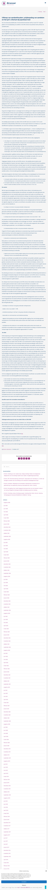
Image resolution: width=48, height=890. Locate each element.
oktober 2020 (6, 718)
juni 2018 (6, 804)
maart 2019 (6, 776)
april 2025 (6, 551)
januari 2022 (6, 671)
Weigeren (24, 885)
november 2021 (7, 678)
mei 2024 (6, 585)
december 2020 (7, 711)
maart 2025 (6, 554)
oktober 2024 (6, 570)
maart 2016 (6, 862)
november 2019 (7, 751)
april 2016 (6, 859)
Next (44, 11)
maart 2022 (6, 665)
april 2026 (6, 514)
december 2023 (7, 601)
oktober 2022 (6, 644)
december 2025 (7, 527)
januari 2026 (6, 524)
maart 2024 (6, 591)
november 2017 (7, 825)
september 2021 (7, 684)
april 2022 (6, 662)
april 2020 (6, 736)
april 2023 (6, 625)
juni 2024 (6, 582)
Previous (40, 11)
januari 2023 (6, 634)
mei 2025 (6, 548)
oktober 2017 (6, 828)
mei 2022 (6, 659)
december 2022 (7, 638)
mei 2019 (6, 770)
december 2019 (7, 748)
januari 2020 (6, 745)
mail (18, 887)
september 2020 (7, 721)
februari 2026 (7, 521)
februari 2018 (7, 816)
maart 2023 (6, 628)
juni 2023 (6, 619)
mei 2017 (6, 844)
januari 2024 (6, 598)
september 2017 (7, 831)
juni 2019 (6, 767)
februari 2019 (7, 779)
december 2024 (7, 564)
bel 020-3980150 (25, 887)
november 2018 (7, 788)
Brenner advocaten (7, 449)
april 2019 (6, 773)
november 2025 (7, 530)
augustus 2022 (7, 650)
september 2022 (7, 647)
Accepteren (24, 881)
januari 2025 (6, 561)
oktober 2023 (6, 607)
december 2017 (7, 822)
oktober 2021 (6, 681)
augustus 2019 (7, 761)
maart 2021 (6, 702)
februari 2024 (7, 594)
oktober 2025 (6, 533)
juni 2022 (6, 656)
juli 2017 (6, 838)
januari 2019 (6, 782)
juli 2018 (6, 801)
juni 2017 (6, 841)
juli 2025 (6, 542)
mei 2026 (6, 511)
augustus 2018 (7, 798)
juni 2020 (6, 730)
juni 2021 (6, 693)
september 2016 (7, 856)
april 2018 (6, 810)
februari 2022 (7, 668)
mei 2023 (6, 622)
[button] (46, 871)
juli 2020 (6, 727)
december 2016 (7, 850)
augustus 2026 (7, 502)
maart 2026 (6, 517)
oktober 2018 (6, 791)
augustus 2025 (7, 539)
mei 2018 (6, 807)
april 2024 (6, 588)
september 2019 (7, 758)
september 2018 (7, 795)
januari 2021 (6, 708)
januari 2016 (6, 868)
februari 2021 (7, 705)
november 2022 (7, 641)
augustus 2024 (7, 576)
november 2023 (7, 604)
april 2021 (6, 699)
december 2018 (7, 785)
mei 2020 (6, 733)
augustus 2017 (7, 835)
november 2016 (7, 853)
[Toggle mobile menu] (45, 2)
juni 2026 (6, 508)
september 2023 (7, 610)
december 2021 (7, 674)
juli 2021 (6, 690)
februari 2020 (7, 742)
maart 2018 (6, 813)
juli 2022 (6, 653)
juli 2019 (6, 764)
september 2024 (7, 573)
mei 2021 (6, 696)
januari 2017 (6, 847)
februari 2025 (7, 557)
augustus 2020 (7, 724)
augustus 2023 (7, 613)
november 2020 (7, 714)
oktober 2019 (6, 754)
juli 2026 (6, 505)
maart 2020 (6, 739)
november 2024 (7, 567)
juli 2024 (6, 579)
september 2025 (7, 536)
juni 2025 (6, 545)
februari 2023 (7, 631)
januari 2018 (6, 819)
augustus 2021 (7, 687)
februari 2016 (7, 865)
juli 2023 (6, 616)
